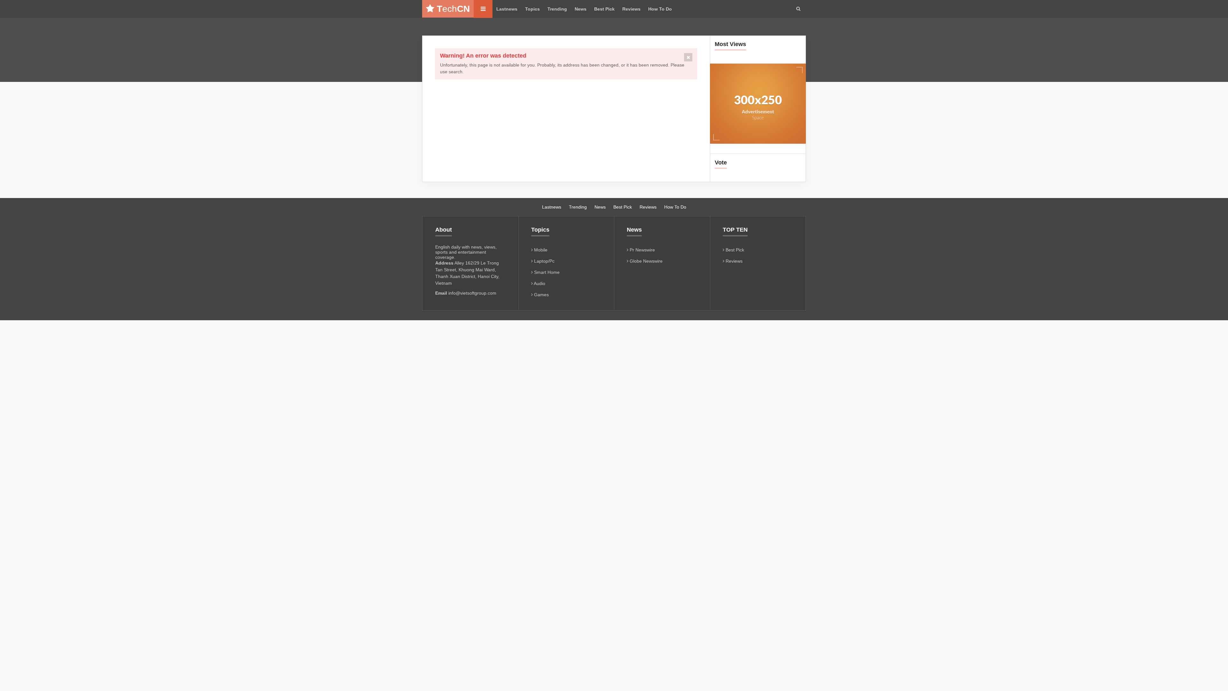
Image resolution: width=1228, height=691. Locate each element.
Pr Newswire (641, 249)
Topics (532, 9)
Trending (557, 9)
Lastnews (506, 9)
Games (541, 294)
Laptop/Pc (544, 261)
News (580, 9)
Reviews (631, 9)
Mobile (540, 249)
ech (453, 9)
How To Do (660, 9)
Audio (539, 283)
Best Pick (604, 9)
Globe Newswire (645, 261)
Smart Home (546, 272)
